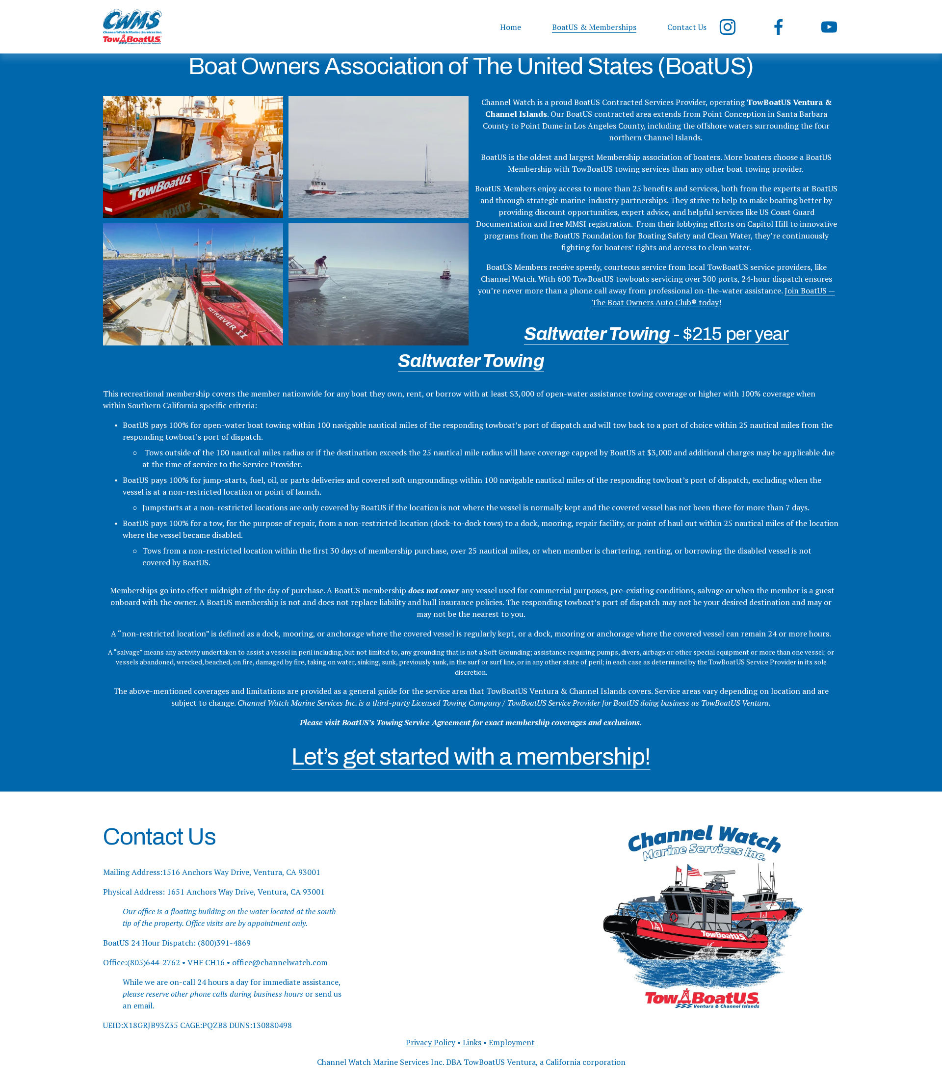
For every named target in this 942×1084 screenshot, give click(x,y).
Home (510, 27)
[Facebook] (778, 27)
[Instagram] (727, 27)
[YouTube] (829, 27)
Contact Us (686, 27)
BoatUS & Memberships (594, 27)
